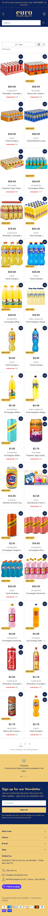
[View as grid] (39, 44)
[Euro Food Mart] (24, 14)
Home (4, 33)
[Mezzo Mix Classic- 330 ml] (12, 706)
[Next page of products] (30, 743)
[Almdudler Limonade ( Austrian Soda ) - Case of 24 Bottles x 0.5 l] (12, 211)
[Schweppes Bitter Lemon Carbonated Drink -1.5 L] (12, 387)
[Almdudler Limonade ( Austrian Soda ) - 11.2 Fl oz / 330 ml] (12, 659)
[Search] (43, 22)
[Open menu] (3, 13)
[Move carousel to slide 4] (26, 776)
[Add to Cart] (21, 56)
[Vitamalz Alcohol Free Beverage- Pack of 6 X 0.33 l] (12, 478)
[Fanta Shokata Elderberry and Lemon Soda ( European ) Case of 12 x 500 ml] (12, 568)
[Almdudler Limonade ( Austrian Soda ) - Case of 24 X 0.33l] (12, 68)
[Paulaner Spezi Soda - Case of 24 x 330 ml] (12, 163)
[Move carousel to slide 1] (21, 776)
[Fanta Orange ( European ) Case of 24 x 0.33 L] (12, 116)
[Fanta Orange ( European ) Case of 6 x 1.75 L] (12, 254)
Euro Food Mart (23, 898)
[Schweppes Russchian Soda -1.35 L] (12, 616)
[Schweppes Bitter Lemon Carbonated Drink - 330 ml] (12, 430)
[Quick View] (21, 62)
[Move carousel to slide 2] (23, 776)
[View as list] (43, 44)
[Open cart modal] (44, 13)
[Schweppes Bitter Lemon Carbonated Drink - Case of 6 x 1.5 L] (12, 297)
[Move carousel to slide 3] (24, 776)
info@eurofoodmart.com (17, 875)
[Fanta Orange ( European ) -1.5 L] (12, 340)
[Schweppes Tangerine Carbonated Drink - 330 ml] (12, 525)
